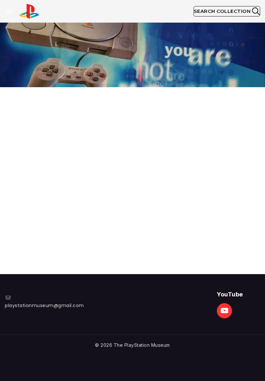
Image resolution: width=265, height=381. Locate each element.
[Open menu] (9, 11)
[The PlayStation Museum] (29, 11)
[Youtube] (224, 310)
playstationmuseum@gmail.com (44, 305)
